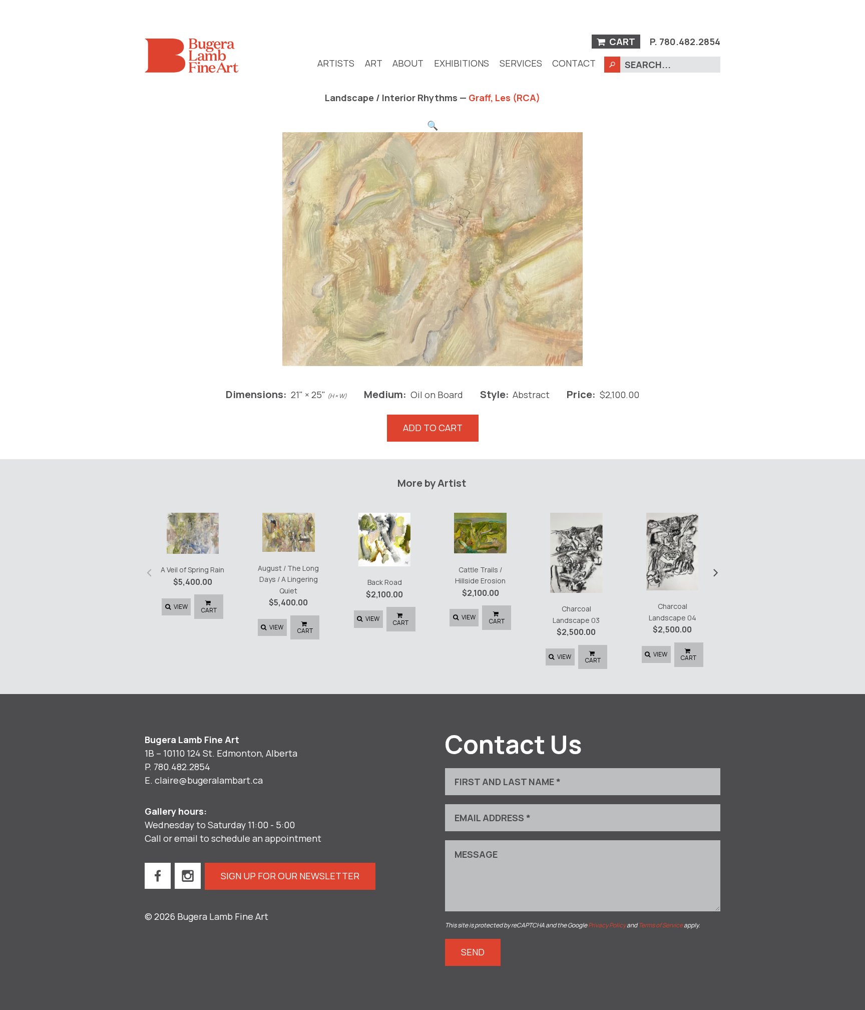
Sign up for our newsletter (290, 876)
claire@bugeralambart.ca (209, 780)
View (180, 606)
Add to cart (433, 428)
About (407, 63)
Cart (621, 42)
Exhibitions (461, 63)
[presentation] (150, 572)
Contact (574, 63)
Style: (494, 394)
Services (521, 63)
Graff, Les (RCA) (504, 98)
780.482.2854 (689, 42)
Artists (335, 63)
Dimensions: (256, 394)
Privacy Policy (607, 925)
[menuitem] (335, 63)
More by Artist (431, 483)
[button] (432, 125)
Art (373, 63)
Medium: (385, 394)
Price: (581, 394)
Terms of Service (660, 925)
